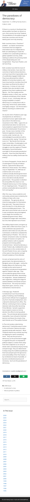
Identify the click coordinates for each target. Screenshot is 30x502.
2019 (4, 432)
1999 (4, 481)
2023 (4, 423)
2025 (4, 418)
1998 (4, 483)
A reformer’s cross (10, 388)
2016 (4, 440)
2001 (4, 476)
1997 (4, 486)
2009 (4, 457)
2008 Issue (7, 386)
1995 (4, 491)
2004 (4, 469)
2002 (4, 474)
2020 (4, 430)
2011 (4, 452)
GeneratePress (24, 499)
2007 (4, 462)
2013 (4, 447)
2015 (4, 442)
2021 (4, 427)
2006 (4, 464)
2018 (4, 435)
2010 (4, 454)
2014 (4, 445)
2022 (4, 425)
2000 (4, 479)
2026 (4, 415)
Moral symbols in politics (12, 390)
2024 (4, 420)
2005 (4, 466)
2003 (4, 471)
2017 (4, 437)
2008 (4, 459)
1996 (4, 488)
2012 (4, 449)
